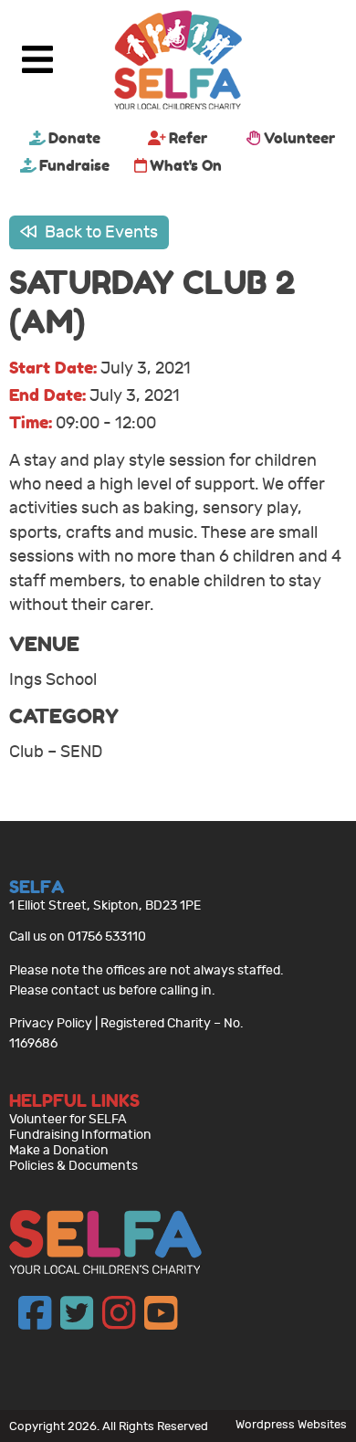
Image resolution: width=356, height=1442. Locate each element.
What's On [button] (186, 165)
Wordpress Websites (291, 1424)
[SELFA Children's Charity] (178, 62)
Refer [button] (188, 138)
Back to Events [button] (99, 232)
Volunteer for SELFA (68, 1119)
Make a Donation (59, 1150)
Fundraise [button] (74, 165)
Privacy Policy (50, 1023)
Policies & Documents (73, 1166)
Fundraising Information (80, 1134)
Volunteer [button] (299, 138)
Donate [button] (74, 138)
